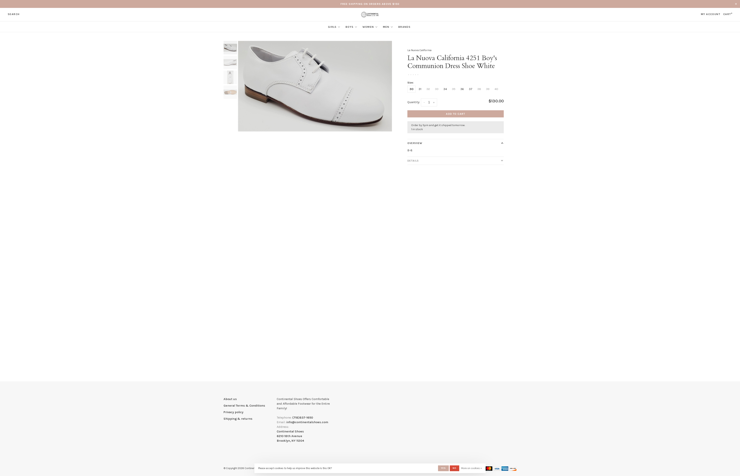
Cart (727, 14)
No (454, 468)
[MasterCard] (488, 470)
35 (453, 89)
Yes (443, 468)
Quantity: (413, 102)
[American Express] (505, 470)
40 (496, 89)
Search (13, 14)
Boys (350, 27)
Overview (414, 143)
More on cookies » (471, 468)
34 (445, 89)
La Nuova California (419, 50)
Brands (404, 27)
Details (413, 160)
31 (420, 89)
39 (487, 89)
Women (368, 27)
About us (230, 399)
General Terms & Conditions (244, 405)
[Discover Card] (512, 470)
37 (470, 89)
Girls (332, 27)
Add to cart (455, 113)
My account (710, 14)
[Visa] (496, 470)
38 (479, 89)
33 (436, 89)
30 (412, 89)
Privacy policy (233, 412)
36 (462, 89)
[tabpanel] (315, 86)
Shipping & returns (238, 418)
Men (386, 27)
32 (428, 89)
